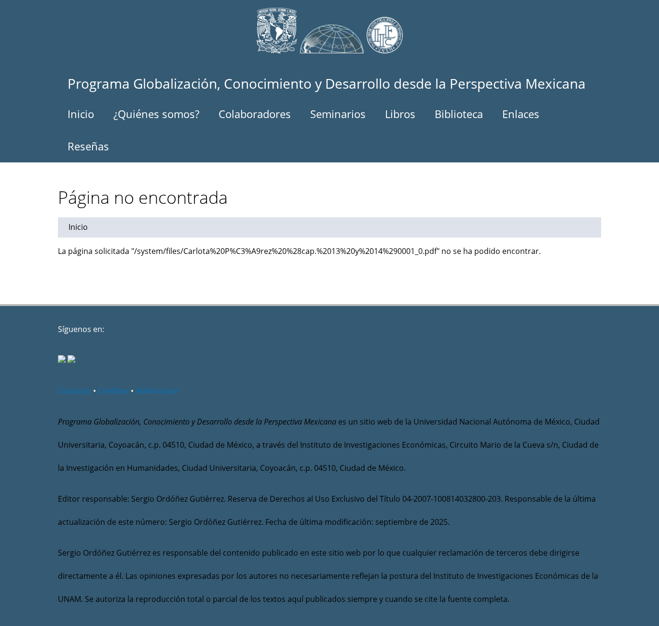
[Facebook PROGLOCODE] (62, 360)
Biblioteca (459, 114)
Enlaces (520, 114)
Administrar (157, 391)
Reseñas (88, 146)
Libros (400, 114)
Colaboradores (255, 114)
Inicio (81, 114)
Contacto (74, 391)
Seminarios (338, 114)
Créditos (113, 391)
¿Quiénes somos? (156, 114)
